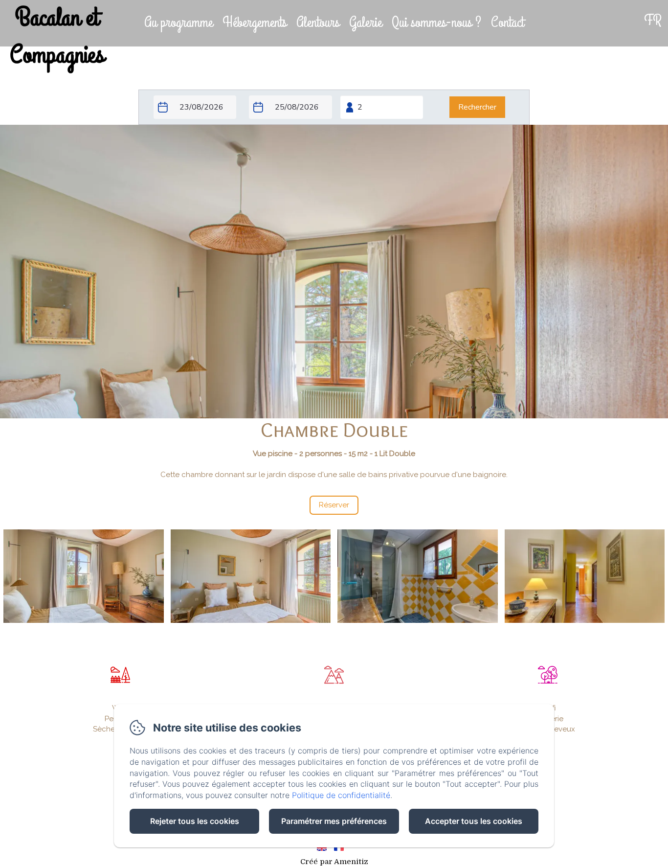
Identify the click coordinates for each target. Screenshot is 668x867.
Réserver (579, 25)
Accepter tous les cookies (473, 821)
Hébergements (255, 22)
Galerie (365, 22)
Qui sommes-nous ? (436, 22)
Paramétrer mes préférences (334, 821)
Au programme (178, 22)
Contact (507, 22)
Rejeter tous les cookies (194, 821)
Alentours (317, 22)
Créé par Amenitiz (334, 861)
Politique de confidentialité (341, 795)
